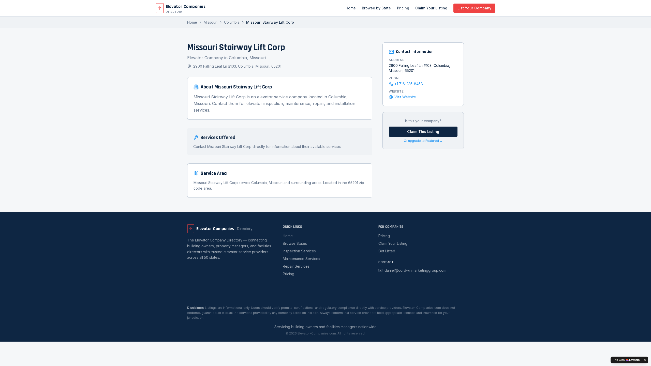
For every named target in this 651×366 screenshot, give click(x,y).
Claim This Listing (423, 131)
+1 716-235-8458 (408, 84)
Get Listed (386, 251)
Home (351, 8)
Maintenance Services (301, 258)
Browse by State (376, 8)
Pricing (403, 8)
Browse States (295, 243)
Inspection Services (299, 251)
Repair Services (296, 266)
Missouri (210, 22)
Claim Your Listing (431, 8)
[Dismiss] (645, 360)
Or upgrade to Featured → (423, 141)
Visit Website (405, 97)
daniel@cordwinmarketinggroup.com (415, 270)
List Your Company (474, 8)
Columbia (232, 22)
